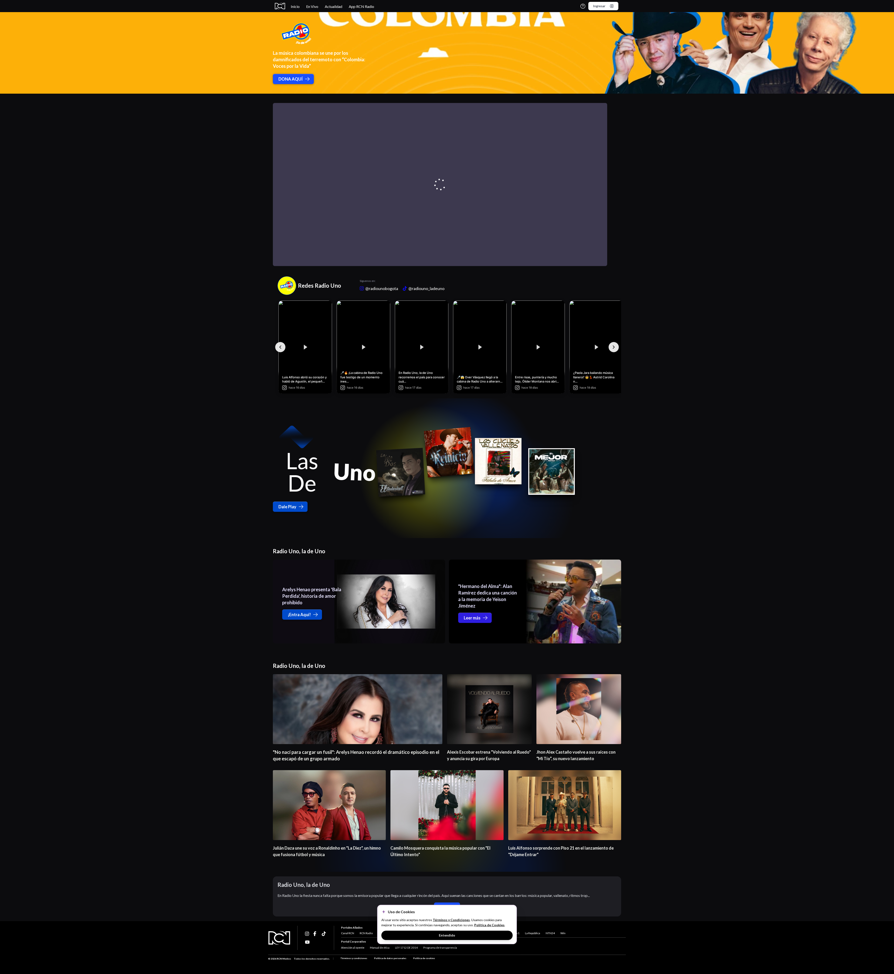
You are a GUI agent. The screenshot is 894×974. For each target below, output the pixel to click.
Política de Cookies (489, 925)
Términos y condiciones (353, 958)
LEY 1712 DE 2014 (406, 947)
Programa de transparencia (440, 947)
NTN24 (550, 933)
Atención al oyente (352, 947)
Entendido (447, 935)
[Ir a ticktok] (307, 933)
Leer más (472, 617)
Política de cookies (424, 958)
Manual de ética (379, 947)
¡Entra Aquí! (299, 614)
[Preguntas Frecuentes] (583, 6)
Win (563, 933)
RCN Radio (366, 933)
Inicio (295, 6)
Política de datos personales (390, 958)
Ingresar (599, 6)
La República (532, 933)
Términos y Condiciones (451, 920)
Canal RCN (347, 933)
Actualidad (333, 6)
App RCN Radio (361, 6)
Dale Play (287, 506)
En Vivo (312, 6)
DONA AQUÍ (290, 79)
